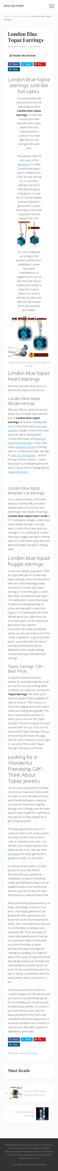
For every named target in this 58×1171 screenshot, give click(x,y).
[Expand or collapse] (46, 55)
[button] (51, 6)
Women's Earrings (28, 1053)
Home (7, 16)
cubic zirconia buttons (23, 455)
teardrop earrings (25, 447)
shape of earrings (18, 472)
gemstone (23, 164)
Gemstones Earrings (21, 16)
